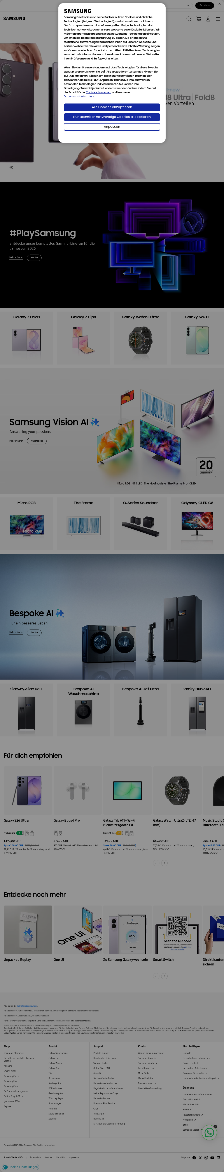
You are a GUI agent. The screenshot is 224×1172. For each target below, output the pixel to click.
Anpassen (112, 127)
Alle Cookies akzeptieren (112, 107)
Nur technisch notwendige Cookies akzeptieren (112, 117)
